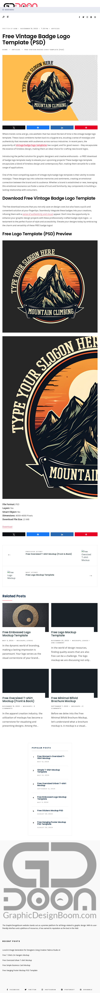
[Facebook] (79, 17)
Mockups (21, 640)
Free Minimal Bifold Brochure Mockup (64, 699)
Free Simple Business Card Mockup (16, 965)
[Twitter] (83, 17)
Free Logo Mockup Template (40, 573)
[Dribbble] (95, 17)
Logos (30, 640)
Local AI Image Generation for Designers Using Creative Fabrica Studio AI (31, 950)
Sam (15, 29)
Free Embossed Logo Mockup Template (16, 633)
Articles (55, 29)
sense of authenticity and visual (38, 214)
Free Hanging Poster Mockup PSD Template (19, 970)
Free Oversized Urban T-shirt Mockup (17, 960)
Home (5, 50)
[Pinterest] (91, 17)
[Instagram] (87, 17)
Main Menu (9, 10)
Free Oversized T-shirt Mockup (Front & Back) (49, 553)
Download (7, 526)
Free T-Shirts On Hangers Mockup (15, 955)
